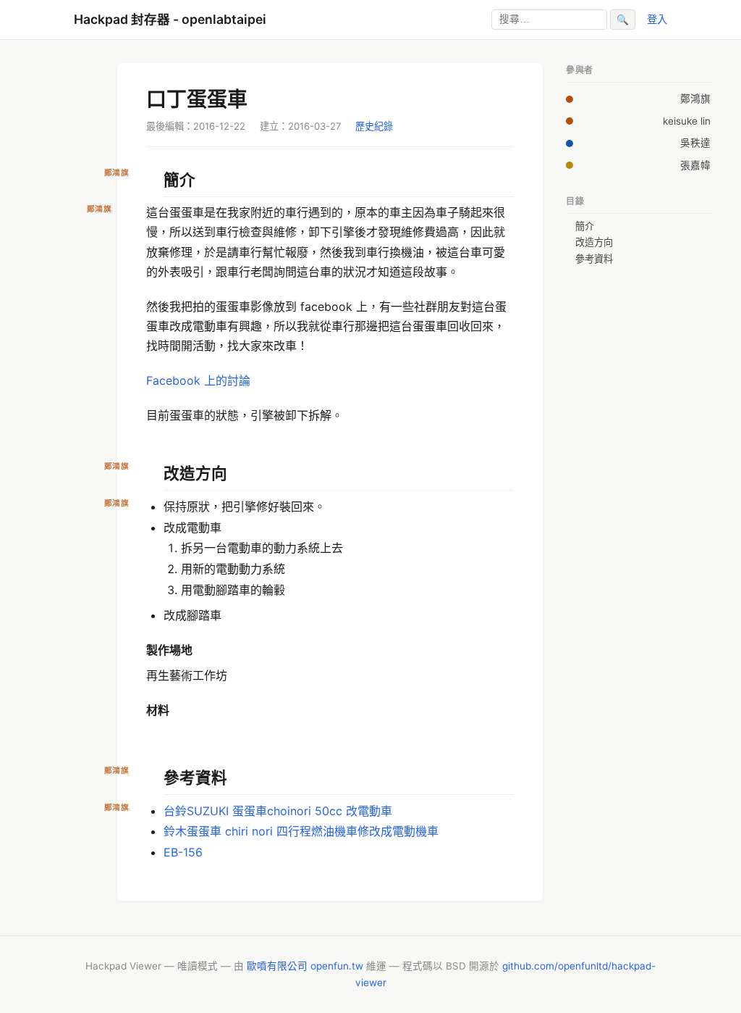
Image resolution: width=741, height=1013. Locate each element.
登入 (657, 19)
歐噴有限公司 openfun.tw (305, 966)
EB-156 (183, 852)
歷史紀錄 (374, 126)
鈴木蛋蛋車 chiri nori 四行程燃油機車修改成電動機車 (301, 831)
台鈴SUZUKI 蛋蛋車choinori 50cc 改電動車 (278, 811)
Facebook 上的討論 (198, 380)
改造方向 (594, 242)
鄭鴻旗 (695, 98)
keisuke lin (687, 121)
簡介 (584, 226)
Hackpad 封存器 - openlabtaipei (170, 19)
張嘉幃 (695, 165)
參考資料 (594, 258)
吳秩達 (695, 143)
